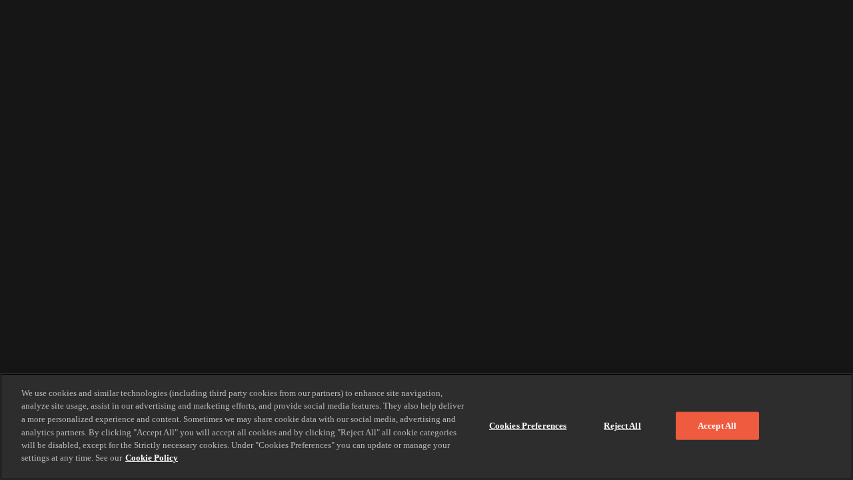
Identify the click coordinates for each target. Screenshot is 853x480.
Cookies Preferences (527, 426)
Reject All (622, 426)
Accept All (717, 426)
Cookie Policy (151, 458)
